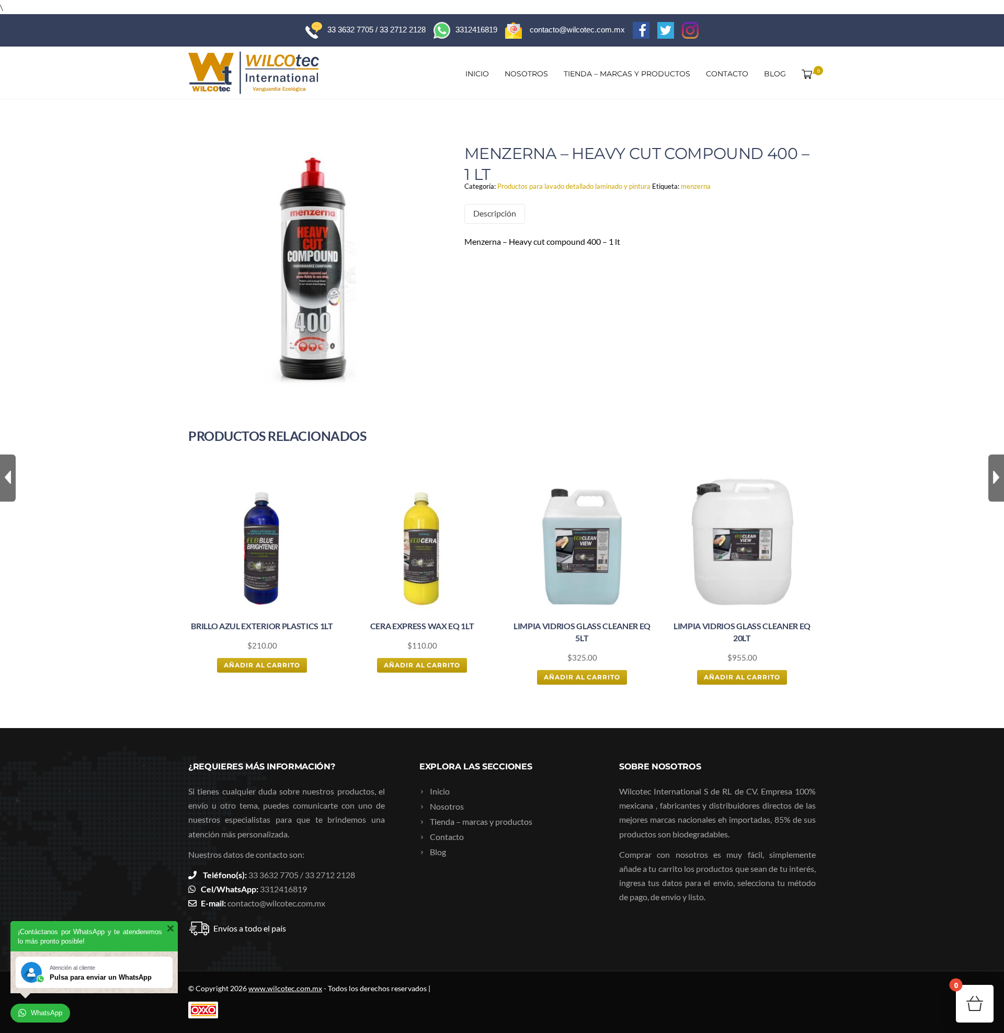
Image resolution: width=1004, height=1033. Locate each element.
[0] (805, 74)
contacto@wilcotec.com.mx (276, 903)
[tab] (494, 213)
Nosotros (526, 73)
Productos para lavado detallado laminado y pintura (574, 186)
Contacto (727, 73)
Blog (775, 73)
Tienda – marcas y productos (627, 73)
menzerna (696, 186)
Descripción (494, 213)
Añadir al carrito (262, 665)
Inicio (477, 73)
